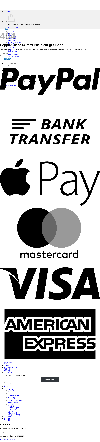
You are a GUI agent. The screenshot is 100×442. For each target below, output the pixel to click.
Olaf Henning (12, 51)
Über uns (7, 416)
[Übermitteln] (1, 55)
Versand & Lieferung (11, 367)
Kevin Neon (12, 397)
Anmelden (20, 436)
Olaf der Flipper (13, 408)
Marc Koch (11, 399)
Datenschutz (8, 365)
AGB (5, 364)
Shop (6, 30)
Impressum (8, 362)
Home (6, 28)
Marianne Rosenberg (15, 42)
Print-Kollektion (13, 54)
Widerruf (7, 369)
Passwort (3, 432)
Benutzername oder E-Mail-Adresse (13, 428)
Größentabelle (9, 372)
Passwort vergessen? (7, 439)
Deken (10, 393)
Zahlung (7, 371)
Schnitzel (11, 404)
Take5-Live (11, 47)
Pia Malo (11, 411)
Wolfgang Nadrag (14, 415)
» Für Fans (11, 390)
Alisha (10, 392)
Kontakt (7, 418)
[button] (8, 11)
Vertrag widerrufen (50, 379)
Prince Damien (13, 402)
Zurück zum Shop (14, 28)
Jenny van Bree (13, 395)
